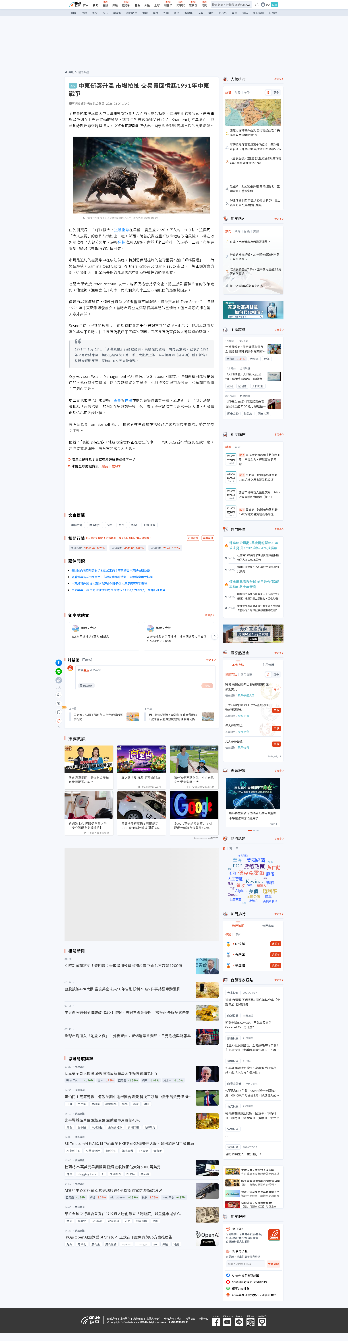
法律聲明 (203, 1318)
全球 (157, 5)
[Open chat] (58, 721)
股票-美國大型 (246, 695)
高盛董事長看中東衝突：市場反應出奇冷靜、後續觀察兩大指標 (112, 577)
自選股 (273, 13)
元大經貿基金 (234, 725)
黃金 (117, 400)
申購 (276, 710)
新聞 (95, 5)
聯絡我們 (169, 1318)
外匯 (147, 5)
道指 (121, 242)
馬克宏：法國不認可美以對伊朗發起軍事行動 (98, 716)
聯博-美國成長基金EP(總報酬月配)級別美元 (247, 686)
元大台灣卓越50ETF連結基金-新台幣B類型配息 (247, 707)
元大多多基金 (234, 741)
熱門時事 (131, 13)
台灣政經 (245, 368)
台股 (105, 5)
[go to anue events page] (257, 4)
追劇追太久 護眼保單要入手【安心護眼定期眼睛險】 (88, 826)
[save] (58, 712)
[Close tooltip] (89, 721)
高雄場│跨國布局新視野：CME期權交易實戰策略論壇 (259, 511)
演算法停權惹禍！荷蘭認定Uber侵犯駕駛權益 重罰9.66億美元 (141, 826)
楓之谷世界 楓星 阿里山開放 (140, 778)
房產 (200, 13)
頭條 (73, 13)
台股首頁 (193, 538)
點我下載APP (111, 466)
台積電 (240, 954)
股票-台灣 (243, 716)
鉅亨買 (181, 5)
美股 (115, 5)
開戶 (276, 689)
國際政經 (83, 72)
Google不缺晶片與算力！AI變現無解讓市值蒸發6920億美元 (193, 826)
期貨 (176, 13)
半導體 (240, 965)
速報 (145, 13)
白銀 (128, 400)
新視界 (223, 13)
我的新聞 (258, 13)
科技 (105, 13)
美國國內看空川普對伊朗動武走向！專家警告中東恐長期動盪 (110, 570)
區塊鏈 (188, 13)
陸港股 (126, 5)
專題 (234, 13)
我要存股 (208, 538)
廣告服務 (138, 1318)
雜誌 (245, 13)
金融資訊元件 (153, 1318)
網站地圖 (190, 1318)
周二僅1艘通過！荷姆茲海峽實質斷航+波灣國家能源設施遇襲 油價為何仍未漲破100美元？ (173, 716)
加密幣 (168, 5)
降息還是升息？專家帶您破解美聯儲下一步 (104, 459)
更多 (276, 92)
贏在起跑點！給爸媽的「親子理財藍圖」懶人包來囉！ (121, 538)
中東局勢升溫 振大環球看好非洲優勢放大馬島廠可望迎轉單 (109, 583)
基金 (137, 5)
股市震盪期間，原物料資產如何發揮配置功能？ (89, 780)
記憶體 (240, 943)
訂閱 (204, 5)
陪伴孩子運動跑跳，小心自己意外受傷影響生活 (194, 780)
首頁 (85, 5)
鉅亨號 (193, 5)
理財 (211, 13)
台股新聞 (243, 341)
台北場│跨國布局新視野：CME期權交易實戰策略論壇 (259, 477)
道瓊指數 (121, 229)
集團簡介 (125, 1318)
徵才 (179, 1318)
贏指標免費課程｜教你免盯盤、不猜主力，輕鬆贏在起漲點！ (259, 459)
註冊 (274, 4)
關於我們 (112, 1318)
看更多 (209, 615)
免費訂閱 (273, 1264)
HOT (241, 455)
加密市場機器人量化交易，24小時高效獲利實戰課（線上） (259, 494)
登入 (268, 4)
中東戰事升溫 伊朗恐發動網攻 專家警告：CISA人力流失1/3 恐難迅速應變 (118, 590)
